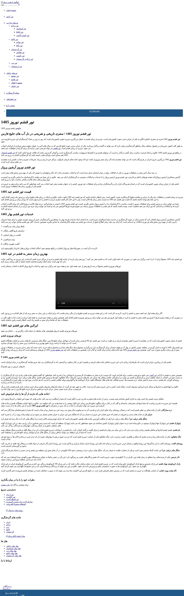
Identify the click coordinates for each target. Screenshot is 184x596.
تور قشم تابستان (8, 153)
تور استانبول (21, 29)
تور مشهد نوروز (56, 350)
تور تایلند (14, 39)
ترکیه (8, 525)
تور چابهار (15, 86)
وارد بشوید (5, 485)
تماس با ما (10, 105)
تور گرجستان (16, 49)
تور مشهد (15, 76)
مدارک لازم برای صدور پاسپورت (19, 502)
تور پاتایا (19, 46)
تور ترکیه (14, 26)
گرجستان (10, 532)
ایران (8, 522)
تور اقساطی (11, 99)
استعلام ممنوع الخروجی (16, 504)
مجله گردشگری (12, 93)
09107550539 (8, 577)
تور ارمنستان (16, 66)
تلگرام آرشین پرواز (11, 593)
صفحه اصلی (11, 10)
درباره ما (6, 588)
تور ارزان (10, 495)
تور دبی (14, 63)
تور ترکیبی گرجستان (24, 59)
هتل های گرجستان (13, 556)
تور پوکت (20, 42)
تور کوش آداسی (22, 35)
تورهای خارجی (12, 23)
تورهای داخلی (11, 73)
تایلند (8, 529)
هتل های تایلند (11, 553)
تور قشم (14, 79)
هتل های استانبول (13, 548)
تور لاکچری (10, 497)
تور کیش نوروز (133, 350)
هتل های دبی (11, 551)
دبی (7, 527)
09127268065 (8, 574)
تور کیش (9, 17)
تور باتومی (20, 56)
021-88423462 (94, 111)
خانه (19, 128)
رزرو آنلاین (7, 586)
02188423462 (8, 565)
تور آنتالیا (19, 32)
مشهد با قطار (16, 83)
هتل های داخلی (12, 546)
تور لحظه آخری (12, 499)
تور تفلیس (20, 52)
